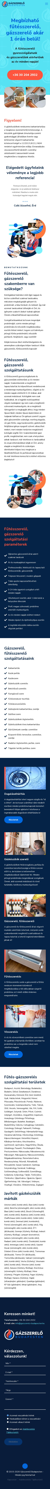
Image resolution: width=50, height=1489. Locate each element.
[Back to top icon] (25, 1466)
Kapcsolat (12, 1479)
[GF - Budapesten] (13, 4)
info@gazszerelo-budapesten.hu (29, 1323)
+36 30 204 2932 (26, 1320)
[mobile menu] (46, 4)
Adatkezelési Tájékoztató (31, 1479)
